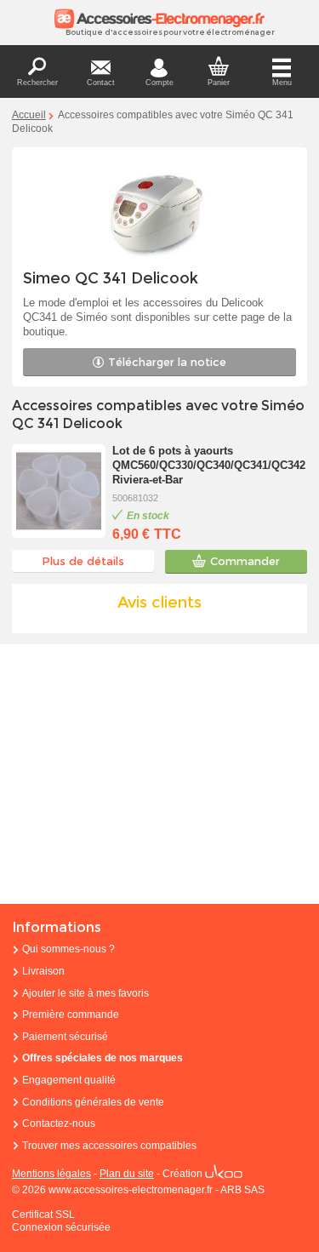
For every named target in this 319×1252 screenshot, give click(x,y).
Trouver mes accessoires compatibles (109, 1146)
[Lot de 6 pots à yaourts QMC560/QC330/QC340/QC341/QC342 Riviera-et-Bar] (58, 491)
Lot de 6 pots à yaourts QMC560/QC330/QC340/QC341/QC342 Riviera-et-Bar (208, 465)
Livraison (43, 971)
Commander (245, 561)
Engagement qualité (69, 1080)
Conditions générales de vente (93, 1102)
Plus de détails (83, 561)
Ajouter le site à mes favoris (85, 993)
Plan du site (127, 1174)
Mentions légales (51, 1174)
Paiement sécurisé (65, 1037)
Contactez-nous (58, 1123)
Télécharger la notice (167, 362)
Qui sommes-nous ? (68, 949)
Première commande (70, 1014)
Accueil (29, 115)
